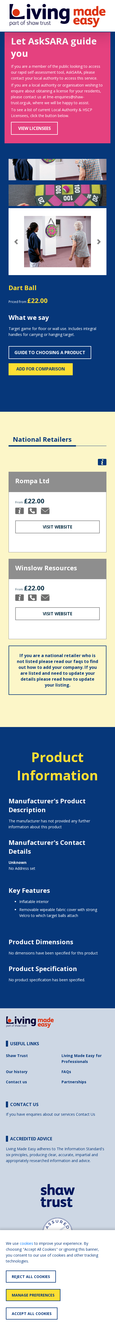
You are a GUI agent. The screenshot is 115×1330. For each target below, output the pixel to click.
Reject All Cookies (31, 1276)
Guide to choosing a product (49, 352)
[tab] (42, 435)
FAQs (66, 1071)
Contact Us (85, 1114)
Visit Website (57, 527)
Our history (17, 1071)
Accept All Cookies (32, 1313)
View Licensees (34, 128)
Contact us (16, 1081)
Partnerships (74, 1081)
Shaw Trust (17, 1055)
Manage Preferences (33, 1295)
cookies (26, 1243)
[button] (16, 241)
